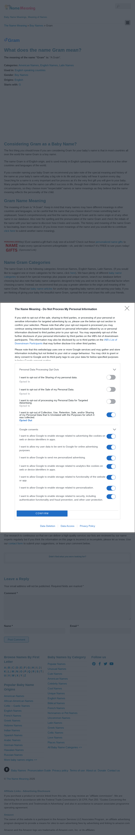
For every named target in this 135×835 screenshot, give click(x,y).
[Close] (128, 309)
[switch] (111, 377)
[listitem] (67, 369)
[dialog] (67, 418)
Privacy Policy (87, 526)
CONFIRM (42, 513)
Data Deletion (47, 526)
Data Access (67, 526)
